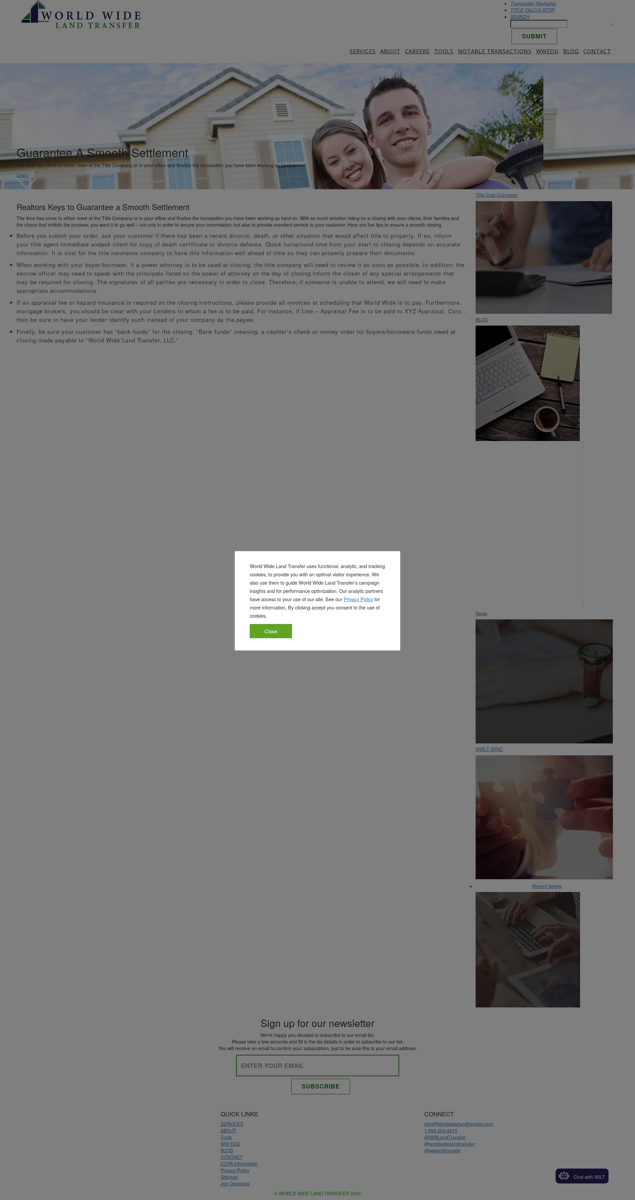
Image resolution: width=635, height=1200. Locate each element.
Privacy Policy (358, 599)
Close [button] (271, 631)
